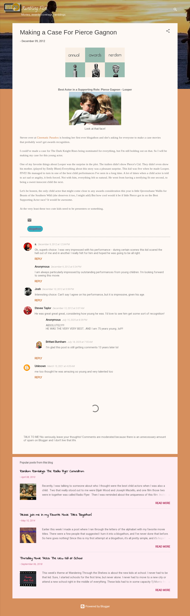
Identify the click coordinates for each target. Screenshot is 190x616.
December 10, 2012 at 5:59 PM (58, 289)
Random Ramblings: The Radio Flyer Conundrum (52, 471)
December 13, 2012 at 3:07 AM (68, 308)
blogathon (35, 229)
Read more (162, 503)
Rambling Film (34, 8)
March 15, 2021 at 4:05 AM (61, 366)
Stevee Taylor (43, 308)
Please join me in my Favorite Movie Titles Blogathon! (56, 515)
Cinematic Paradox (48, 137)
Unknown (40, 366)
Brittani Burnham (56, 341)
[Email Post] (29, 221)
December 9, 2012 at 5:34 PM (66, 266)
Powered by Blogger (97, 606)
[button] (168, 31)
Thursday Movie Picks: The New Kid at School (51, 558)
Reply (38, 258)
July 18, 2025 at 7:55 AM (80, 341)
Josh (38, 289)
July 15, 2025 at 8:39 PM (74, 319)
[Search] (175, 10)
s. (36, 244)
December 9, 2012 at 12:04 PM (54, 244)
